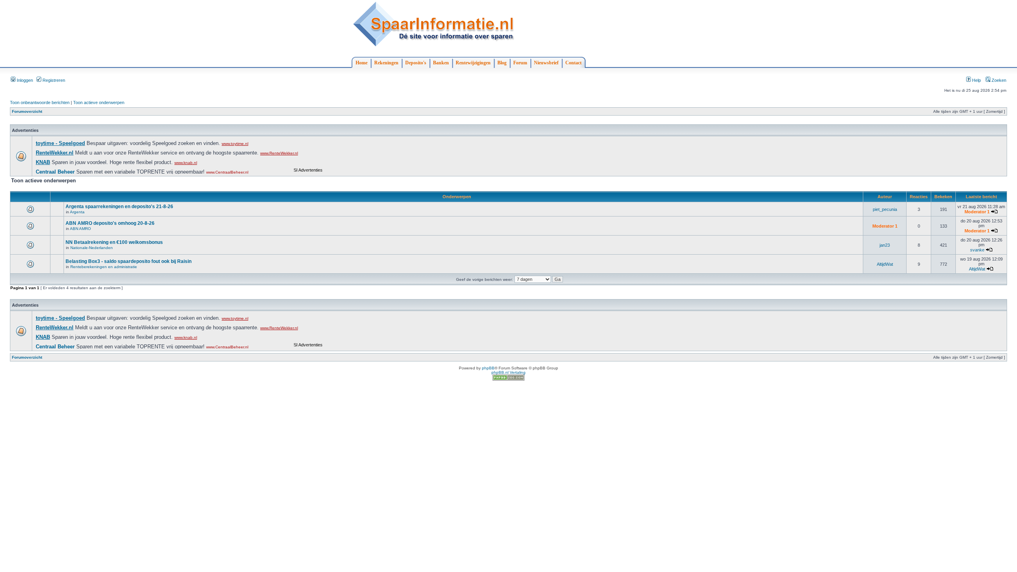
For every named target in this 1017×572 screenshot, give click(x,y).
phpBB (488, 368)
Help (976, 80)
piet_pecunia (885, 209)
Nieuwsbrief (546, 63)
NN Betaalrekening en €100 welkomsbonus (114, 242)
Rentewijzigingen (473, 63)
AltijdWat (885, 264)
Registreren (53, 80)
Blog (502, 63)
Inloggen (24, 80)
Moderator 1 (977, 211)
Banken (441, 63)
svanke (977, 249)
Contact (573, 63)
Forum (520, 63)
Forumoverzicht (27, 111)
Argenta (77, 212)
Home (361, 63)
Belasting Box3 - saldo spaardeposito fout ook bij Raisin (128, 261)
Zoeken (998, 80)
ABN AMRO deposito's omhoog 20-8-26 (110, 223)
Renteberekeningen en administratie (103, 267)
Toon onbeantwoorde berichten (40, 102)
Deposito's (415, 63)
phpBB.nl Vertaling (508, 372)
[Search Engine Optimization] (508, 379)
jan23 (885, 245)
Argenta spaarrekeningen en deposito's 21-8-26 (119, 206)
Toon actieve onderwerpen (98, 102)
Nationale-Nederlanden (91, 247)
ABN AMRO (80, 228)
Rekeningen (386, 63)
